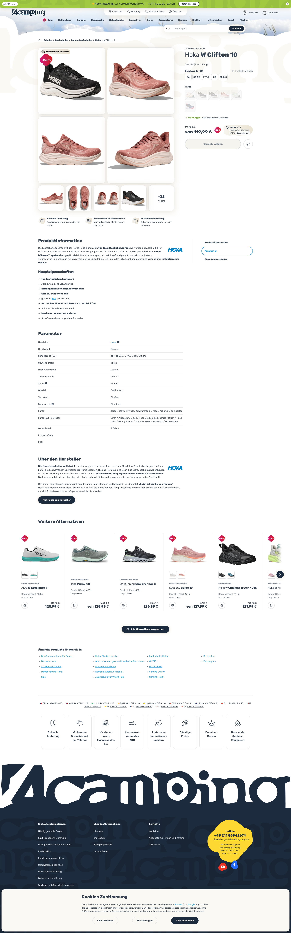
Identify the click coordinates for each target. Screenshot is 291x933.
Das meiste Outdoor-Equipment (237, 736)
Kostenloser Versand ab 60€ (132, 736)
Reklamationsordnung (50, 871)
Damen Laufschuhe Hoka (108, 671)
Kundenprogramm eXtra (51, 858)
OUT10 (152, 661)
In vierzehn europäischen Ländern (159, 736)
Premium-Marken (211, 734)
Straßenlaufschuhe (51, 666)
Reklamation (44, 851)
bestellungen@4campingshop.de (231, 839)
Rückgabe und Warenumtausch (54, 844)
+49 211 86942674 (230, 835)
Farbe (188, 87)
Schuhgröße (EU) (194, 71)
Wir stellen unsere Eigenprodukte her (106, 738)
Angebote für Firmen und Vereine (166, 838)
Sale (43, 677)
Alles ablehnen (105, 920)
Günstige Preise (185, 734)
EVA (54, 298)
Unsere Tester (101, 851)
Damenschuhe (48, 661)
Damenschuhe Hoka (51, 671)
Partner (178, 904)
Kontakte (154, 831)
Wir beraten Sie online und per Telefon (79, 736)
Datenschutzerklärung (50, 878)
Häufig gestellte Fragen (50, 831)
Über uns (98, 831)
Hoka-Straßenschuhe (106, 656)
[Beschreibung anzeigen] (195, 127)
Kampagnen (209, 661)
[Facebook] (234, 864)
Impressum (99, 838)
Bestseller (208, 656)
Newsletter (155, 844)
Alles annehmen (185, 920)
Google (191, 904)
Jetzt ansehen (189, 4)
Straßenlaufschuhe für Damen (57, 656)
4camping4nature (103, 844)
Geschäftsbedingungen (50, 865)
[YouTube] (222, 866)
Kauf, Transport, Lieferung (52, 838)
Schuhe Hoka (156, 677)
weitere (161, 201)
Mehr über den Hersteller (57, 500)
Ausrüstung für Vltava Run (109, 677)
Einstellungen (145, 920)
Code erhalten (243, 133)
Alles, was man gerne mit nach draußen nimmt (119, 661)
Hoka (113, 342)
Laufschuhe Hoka (158, 656)
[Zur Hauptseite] (28, 12)
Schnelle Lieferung (53, 734)
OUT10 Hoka (155, 666)
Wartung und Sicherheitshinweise (56, 885)
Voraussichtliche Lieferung (215, 117)
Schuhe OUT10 (157, 671)
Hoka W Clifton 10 (54, 703)
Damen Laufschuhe (195, 48)
